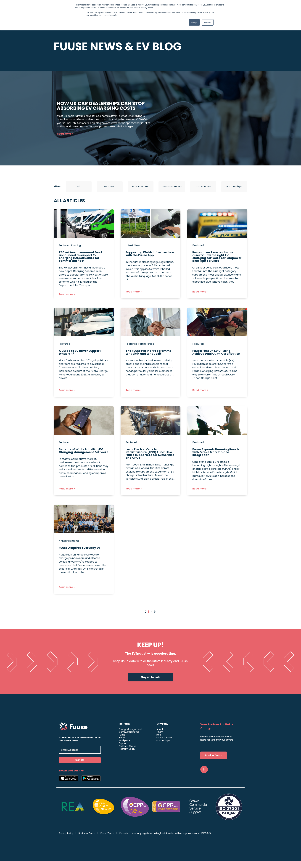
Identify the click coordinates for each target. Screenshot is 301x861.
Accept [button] (194, 22)
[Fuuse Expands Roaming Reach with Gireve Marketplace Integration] (217, 450)
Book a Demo (213, 755)
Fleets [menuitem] (122, 737)
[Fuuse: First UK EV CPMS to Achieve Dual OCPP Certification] (217, 352)
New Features (140, 186)
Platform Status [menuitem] (127, 746)
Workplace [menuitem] (124, 740)
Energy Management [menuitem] (130, 729)
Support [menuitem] (123, 743)
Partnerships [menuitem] (163, 740)
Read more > (65, 134)
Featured (109, 186)
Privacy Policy (66, 833)
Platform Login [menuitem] (127, 748)
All (78, 186)
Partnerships (234, 186)
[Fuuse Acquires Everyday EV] (84, 549)
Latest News (203, 186)
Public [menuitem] (122, 734)
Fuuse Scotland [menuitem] (164, 737)
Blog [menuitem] (158, 734)
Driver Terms (107, 833)
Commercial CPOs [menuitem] (129, 731)
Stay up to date (150, 677)
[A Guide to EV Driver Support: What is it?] (84, 352)
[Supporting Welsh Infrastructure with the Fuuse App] (150, 253)
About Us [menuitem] (161, 729)
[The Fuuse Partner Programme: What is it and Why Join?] (150, 352)
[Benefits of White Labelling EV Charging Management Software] (84, 450)
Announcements (172, 186)
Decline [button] (207, 22)
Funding (76, 245)
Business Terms (87, 833)
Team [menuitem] (159, 731)
